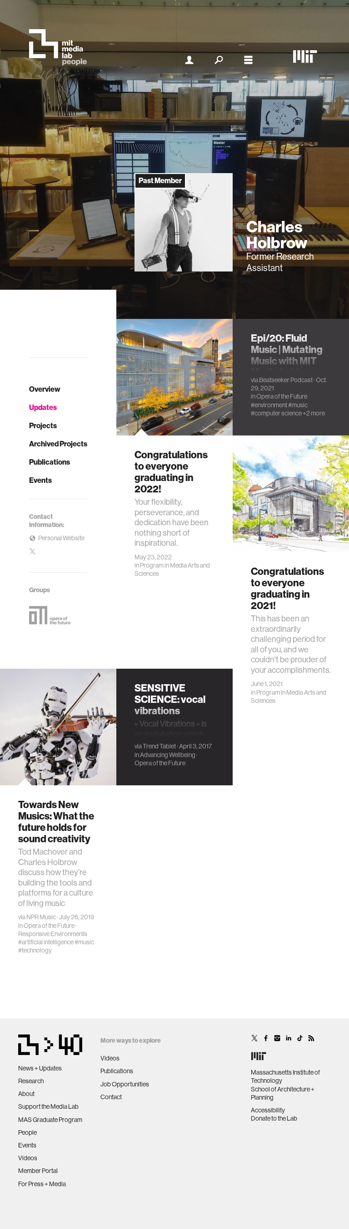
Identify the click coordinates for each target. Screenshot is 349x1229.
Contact (111, 1097)
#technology (35, 950)
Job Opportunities (124, 1084)
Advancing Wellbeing (167, 754)
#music (298, 405)
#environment (269, 405)
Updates (43, 407)
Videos (27, 1158)
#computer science (276, 413)
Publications (49, 462)
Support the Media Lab (48, 1106)
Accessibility (268, 1110)
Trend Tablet (159, 746)
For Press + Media (42, 1184)
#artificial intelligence (46, 942)
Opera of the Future (281, 396)
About (26, 1093)
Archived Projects (58, 444)
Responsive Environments (52, 933)
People (27, 1132)
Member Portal (38, 1170)
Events (40, 480)
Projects (43, 425)
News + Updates (40, 1068)
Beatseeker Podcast (286, 380)
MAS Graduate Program (50, 1119)
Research (31, 1081)
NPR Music (41, 917)
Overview (44, 389)
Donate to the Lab (274, 1118)
